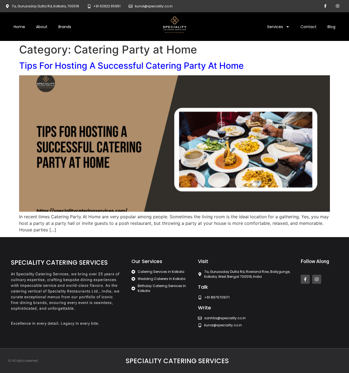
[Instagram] (337, 6)
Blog (331, 26)
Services (275, 26)
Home (19, 26)
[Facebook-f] (325, 6)
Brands (64, 26)
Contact (308, 26)
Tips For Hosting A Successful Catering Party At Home (131, 65)
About (41, 26)
